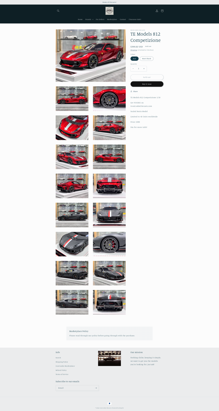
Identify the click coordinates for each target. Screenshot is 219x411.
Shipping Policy (62, 362)
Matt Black (146, 58)
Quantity (133, 64)
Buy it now (147, 84)
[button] (58, 10)
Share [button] (135, 91)
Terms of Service (62, 374)
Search (58, 358)
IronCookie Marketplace (65, 366)
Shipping (133, 50)
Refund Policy (61, 370)
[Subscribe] (96, 388)
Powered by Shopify (118, 408)
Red (134, 58)
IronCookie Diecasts (105, 408)
